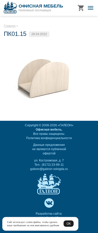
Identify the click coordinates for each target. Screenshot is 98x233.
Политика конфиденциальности (49, 138)
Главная (10, 26)
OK (69, 223)
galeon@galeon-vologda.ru (49, 169)
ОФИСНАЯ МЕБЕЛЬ (41, 6)
